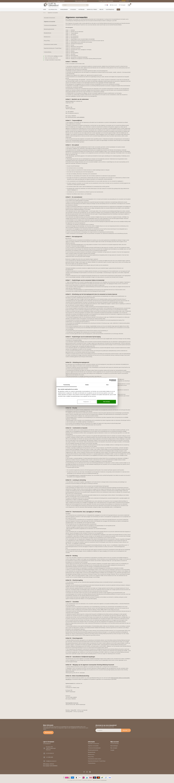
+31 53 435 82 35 (50, 753)
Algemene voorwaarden (53, 12)
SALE (118, 9)
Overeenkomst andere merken (50, 44)
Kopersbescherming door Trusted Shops (52, 48)
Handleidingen (64, 9)
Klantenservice (110, 9)
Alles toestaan (106, 401)
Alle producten (53, 9)
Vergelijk (112, 750)
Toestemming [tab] (66, 384)
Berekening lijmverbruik (49, 29)
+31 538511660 (49, 757)
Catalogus (73, 9)
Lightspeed (89, 780)
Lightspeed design (96, 780)
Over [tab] (107, 384)
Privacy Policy (47, 40)
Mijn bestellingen (114, 745)
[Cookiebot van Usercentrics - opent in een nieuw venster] (110, 380)
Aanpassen (86, 401)
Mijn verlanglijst (113, 748)
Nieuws (101, 9)
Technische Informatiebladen (50, 25)
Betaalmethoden (47, 33)
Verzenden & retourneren (49, 17)
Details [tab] (87, 384)
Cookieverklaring (47, 52)
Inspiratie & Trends (92, 9)
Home (44, 9)
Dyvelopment (103, 780)
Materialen (81, 9)
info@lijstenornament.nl (51, 761)
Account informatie (114, 743)
